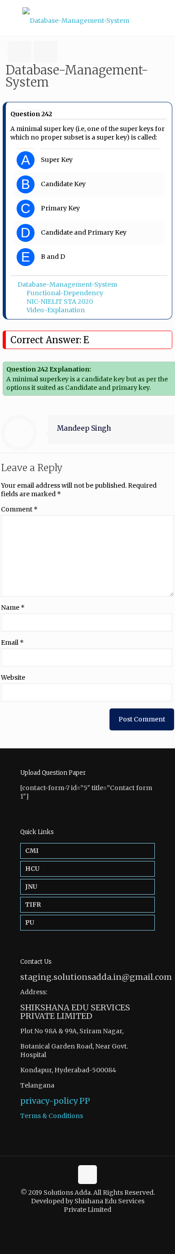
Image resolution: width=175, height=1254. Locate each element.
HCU (32, 869)
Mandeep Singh (84, 428)
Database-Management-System (67, 284)
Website (13, 677)
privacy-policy (49, 1101)
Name (13, 607)
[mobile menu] (163, 18)
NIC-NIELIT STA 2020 (59, 301)
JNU (31, 887)
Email (12, 642)
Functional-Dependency (64, 293)
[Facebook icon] (82, 1222)
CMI (32, 851)
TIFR (33, 904)
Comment (19, 509)
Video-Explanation (55, 310)
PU (29, 922)
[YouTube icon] (92, 1222)
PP (84, 1101)
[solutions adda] (87, 17)
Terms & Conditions (51, 1116)
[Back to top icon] (87, 1174)
